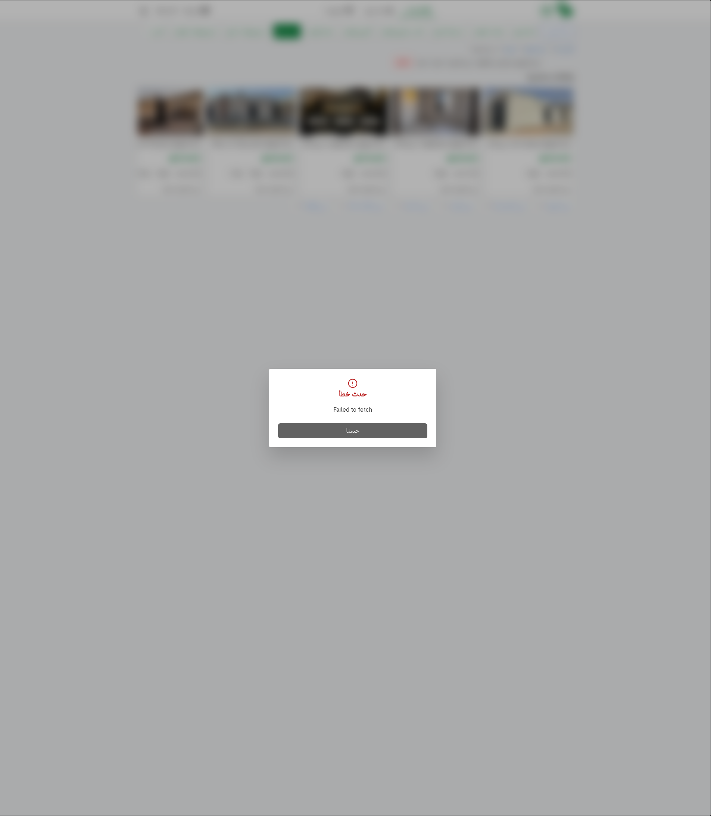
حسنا (352, 430)
